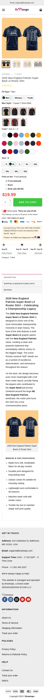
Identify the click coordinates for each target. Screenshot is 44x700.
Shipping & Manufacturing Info (19, 284)
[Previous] (6, 38)
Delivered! (38, 253)
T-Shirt (18, 74)
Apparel (6, 74)
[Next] (38, 38)
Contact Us (7, 670)
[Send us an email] (16, 599)
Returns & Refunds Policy (14, 654)
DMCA (5, 680)
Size (4, 158)
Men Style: (7, 103)
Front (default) (14, 181)
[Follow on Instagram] (10, 599)
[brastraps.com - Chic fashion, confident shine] (22, 10)
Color (5, 129)
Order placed (7, 253)
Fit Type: (6, 92)
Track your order (10, 633)
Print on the (7, 177)
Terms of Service (10, 623)
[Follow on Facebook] (4, 599)
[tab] (22, 277)
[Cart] (40, 10)
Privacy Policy (9, 649)
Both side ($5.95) (15, 189)
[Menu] (3, 10)
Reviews (8, 290)
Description (10, 277)
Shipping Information (12, 628)
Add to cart (28, 202)
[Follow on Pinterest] (22, 599)
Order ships (21, 253)
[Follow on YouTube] (28, 599)
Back (10, 185)
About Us (6, 618)
